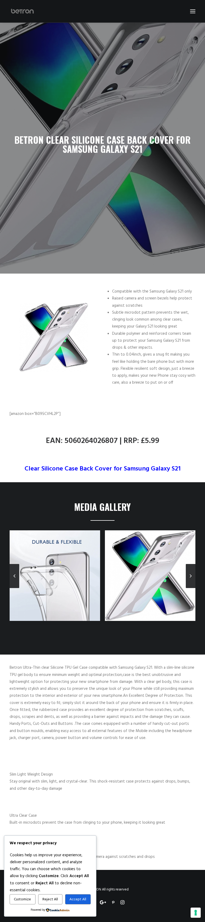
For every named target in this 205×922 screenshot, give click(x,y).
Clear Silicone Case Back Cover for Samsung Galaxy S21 (103, 469)
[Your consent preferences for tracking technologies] (196, 913)
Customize (22, 899)
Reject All (50, 899)
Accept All (77, 899)
